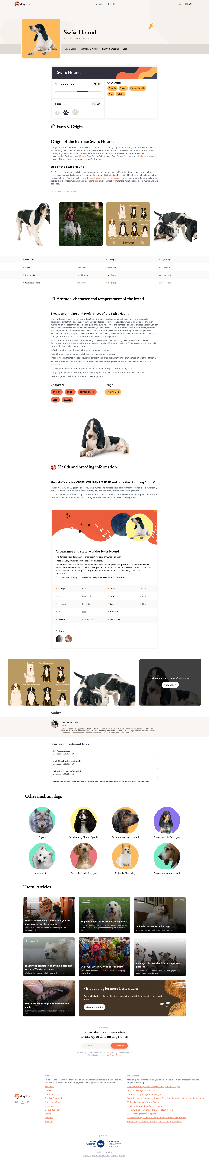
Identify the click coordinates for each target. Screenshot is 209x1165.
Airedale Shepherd (53, 1098)
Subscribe (119, 1045)
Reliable (120, 94)
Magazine (98, 4)
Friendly (112, 88)
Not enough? (104, 1027)
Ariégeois (81, 156)
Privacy (122, 1155)
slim (84, 619)
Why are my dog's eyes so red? (141, 1090)
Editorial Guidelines (101, 1155)
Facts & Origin (70, 48)
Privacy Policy (115, 1055)
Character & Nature (89, 48)
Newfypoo (49, 1086)
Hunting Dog (113, 391)
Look (125, 48)
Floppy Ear (86, 604)
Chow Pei (49, 1094)
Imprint (114, 1155)
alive (55, 399)
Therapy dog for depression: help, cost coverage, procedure (154, 1121)
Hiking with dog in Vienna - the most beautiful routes (151, 1110)
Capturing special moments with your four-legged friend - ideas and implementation (165, 1098)
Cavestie (48, 1090)
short (84, 588)
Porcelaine (146, 156)
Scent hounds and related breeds (105, 178)
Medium (96, 104)
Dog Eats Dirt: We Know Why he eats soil (145, 1106)
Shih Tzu (48, 1121)
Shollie (48, 1113)
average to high (165, 259)
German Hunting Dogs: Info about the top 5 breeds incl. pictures (156, 1117)
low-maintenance (84, 283)
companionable (87, 391)
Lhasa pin (49, 1106)
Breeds (111, 4)
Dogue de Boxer (52, 1110)
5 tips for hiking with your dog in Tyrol (144, 1094)
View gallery (170, 684)
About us (87, 1155)
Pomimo (49, 1117)
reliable (67, 399)
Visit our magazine (94, 1007)
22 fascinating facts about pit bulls (142, 1113)
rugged (90, 619)
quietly (70, 391)
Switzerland (82, 267)
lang (84, 612)
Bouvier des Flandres (54, 1102)
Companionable (137, 88)
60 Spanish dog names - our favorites (144, 1102)
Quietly (123, 88)
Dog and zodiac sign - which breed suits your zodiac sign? (153, 1086)
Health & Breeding (110, 48)
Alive (111, 94)
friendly (56, 391)
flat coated (86, 596)
